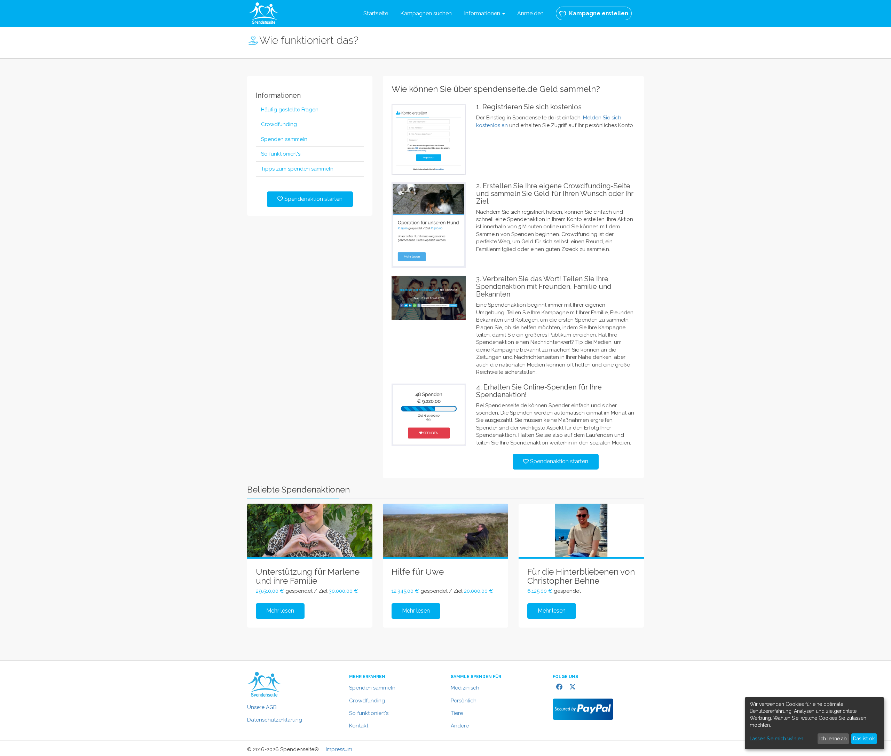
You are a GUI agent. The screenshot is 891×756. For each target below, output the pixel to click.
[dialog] (814, 723)
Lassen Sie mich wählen (776, 738)
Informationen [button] (483, 13)
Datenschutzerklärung (274, 720)
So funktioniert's (368, 713)
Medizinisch (465, 688)
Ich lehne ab (833, 738)
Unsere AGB (262, 707)
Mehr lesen (280, 610)
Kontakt (358, 726)
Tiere (457, 713)
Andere (460, 726)
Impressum (339, 749)
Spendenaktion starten (312, 199)
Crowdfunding (367, 701)
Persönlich (463, 701)
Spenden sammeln (372, 688)
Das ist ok (864, 738)
